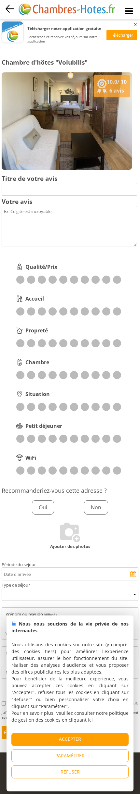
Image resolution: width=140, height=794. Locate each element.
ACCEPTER (70, 739)
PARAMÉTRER (70, 755)
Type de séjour (16, 585)
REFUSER (70, 772)
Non (96, 507)
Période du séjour (19, 564)
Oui (43, 507)
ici (90, 720)
